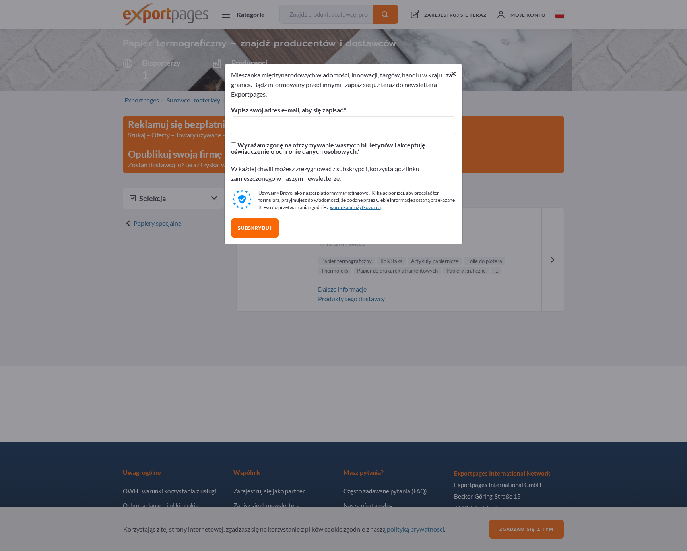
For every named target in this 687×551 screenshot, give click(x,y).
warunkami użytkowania (355, 207)
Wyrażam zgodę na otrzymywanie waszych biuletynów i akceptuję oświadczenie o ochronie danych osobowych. (328, 148)
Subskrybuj (255, 228)
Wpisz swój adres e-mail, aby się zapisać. (287, 110)
